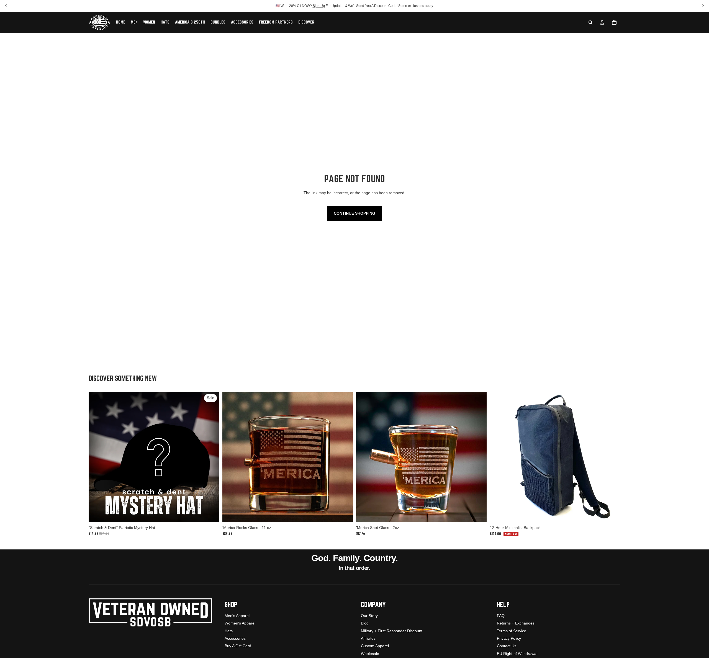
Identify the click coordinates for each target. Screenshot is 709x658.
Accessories (235, 638)
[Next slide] (344, 457)
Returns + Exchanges (516, 623)
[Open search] (590, 22)
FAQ (501, 615)
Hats (229, 631)
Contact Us (506, 646)
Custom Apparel (375, 646)
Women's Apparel (240, 623)
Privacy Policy (509, 638)
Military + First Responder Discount (391, 631)
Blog (365, 623)
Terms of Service (511, 631)
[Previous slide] (230, 457)
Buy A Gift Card (238, 646)
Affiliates (368, 638)
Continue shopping (354, 213)
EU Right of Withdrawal (517, 653)
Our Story (369, 615)
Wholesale (370, 653)
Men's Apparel (237, 615)
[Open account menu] (602, 22)
